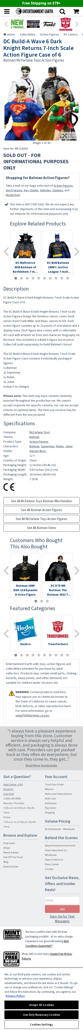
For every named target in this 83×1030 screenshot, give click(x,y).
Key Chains (31, 190)
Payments (50, 807)
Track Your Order (54, 784)
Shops (6, 847)
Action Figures (63, 186)
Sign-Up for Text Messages (62, 918)
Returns (49, 789)
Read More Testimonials (41, 765)
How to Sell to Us (54, 859)
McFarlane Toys (39, 432)
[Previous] (6, 24)
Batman (34, 437)
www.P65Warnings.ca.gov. (32, 715)
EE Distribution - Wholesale (60, 829)
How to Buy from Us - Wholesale (56, 852)
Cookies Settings (41, 1024)
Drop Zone (9, 843)
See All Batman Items (41, 528)
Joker (69, 446)
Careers (49, 869)
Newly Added (10, 852)
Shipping (50, 812)
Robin (60, 446)
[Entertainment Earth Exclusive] (33, 24)
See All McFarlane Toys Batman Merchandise (41, 501)
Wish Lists (50, 798)
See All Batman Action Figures (41, 510)
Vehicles (45, 190)
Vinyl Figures (14, 190)
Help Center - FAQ (13, 784)
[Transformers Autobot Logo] (66, 24)
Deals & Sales (10, 866)
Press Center (52, 864)
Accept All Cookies (41, 1005)
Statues (57, 190)
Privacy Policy (15, 996)
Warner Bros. (37, 451)
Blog (5, 861)
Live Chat (8, 793)
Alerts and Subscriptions (58, 793)
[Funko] (49, 24)
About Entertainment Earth (60, 845)
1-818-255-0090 (12, 798)
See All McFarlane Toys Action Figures (41, 519)
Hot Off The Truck (13, 857)
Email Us (8, 789)
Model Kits (13, 195)
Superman (47, 446)
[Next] (77, 24)
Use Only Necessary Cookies (41, 1015)
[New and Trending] (17, 24)
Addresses (50, 803)
